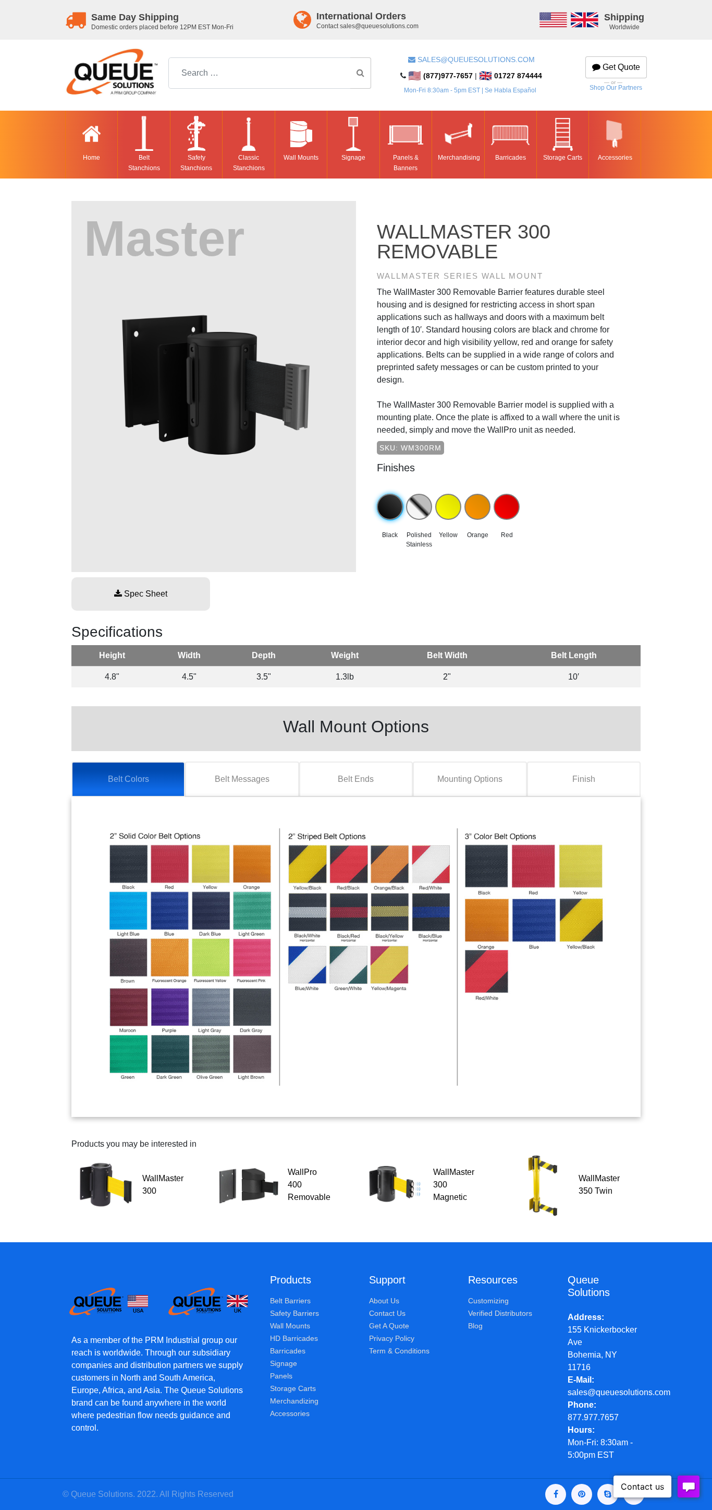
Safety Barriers (294, 1313)
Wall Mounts (290, 1326)
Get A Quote (389, 1326)
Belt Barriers (290, 1301)
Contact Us (387, 1313)
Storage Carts (293, 1388)
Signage (283, 1363)
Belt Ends (356, 779)
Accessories (290, 1413)
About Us (384, 1301)
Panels (281, 1376)
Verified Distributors (500, 1313)
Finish (583, 779)
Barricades (287, 1351)
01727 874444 (510, 76)
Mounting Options (469, 779)
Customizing (488, 1301)
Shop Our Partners (616, 87)
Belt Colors (128, 779)
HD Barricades (294, 1338)
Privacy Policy (391, 1338)
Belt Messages (242, 779)
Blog (475, 1326)
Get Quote (620, 67)
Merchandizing (294, 1401)
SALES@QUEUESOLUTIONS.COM (476, 59)
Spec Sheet (144, 593)
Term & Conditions (399, 1351)
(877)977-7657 (440, 76)
